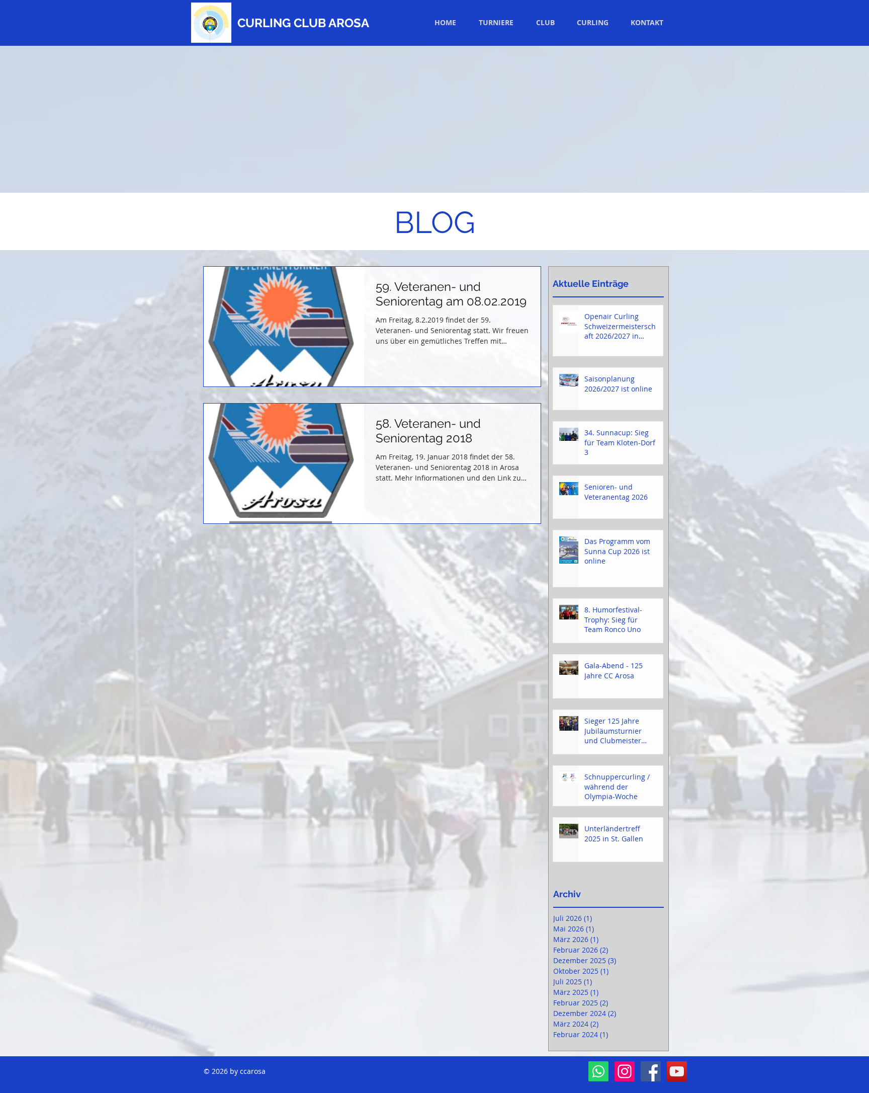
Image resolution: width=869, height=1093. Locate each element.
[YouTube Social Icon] (677, 1071)
